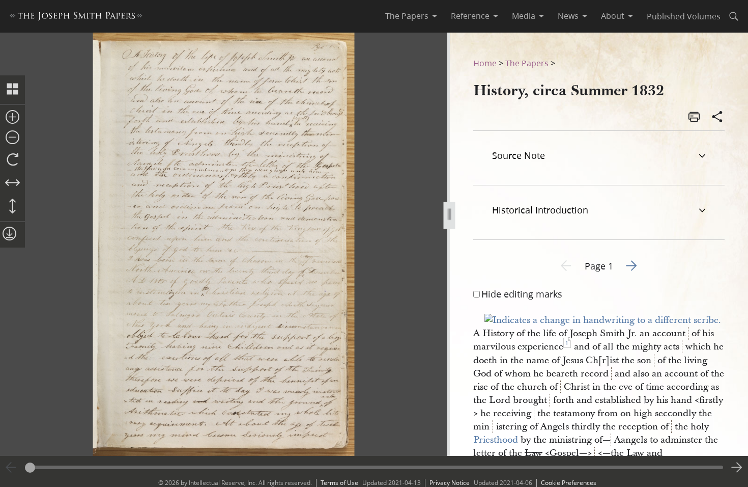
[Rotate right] (12, 160)
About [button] (612, 15)
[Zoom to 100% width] (12, 183)
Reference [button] (470, 15)
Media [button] (523, 15)
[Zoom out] (12, 138)
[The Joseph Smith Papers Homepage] (76, 17)
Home (485, 63)
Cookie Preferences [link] (568, 482)
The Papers (527, 63)
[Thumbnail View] (12, 89)
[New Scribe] (602, 320)
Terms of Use (339, 482)
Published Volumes (684, 16)
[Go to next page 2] (737, 467)
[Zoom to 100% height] (12, 207)
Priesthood (495, 440)
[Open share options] (717, 118)
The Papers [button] (406, 15)
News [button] (568, 15)
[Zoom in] (12, 118)
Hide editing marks (521, 294)
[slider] (374, 467)
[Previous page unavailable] (11, 467)
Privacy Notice (449, 482)
